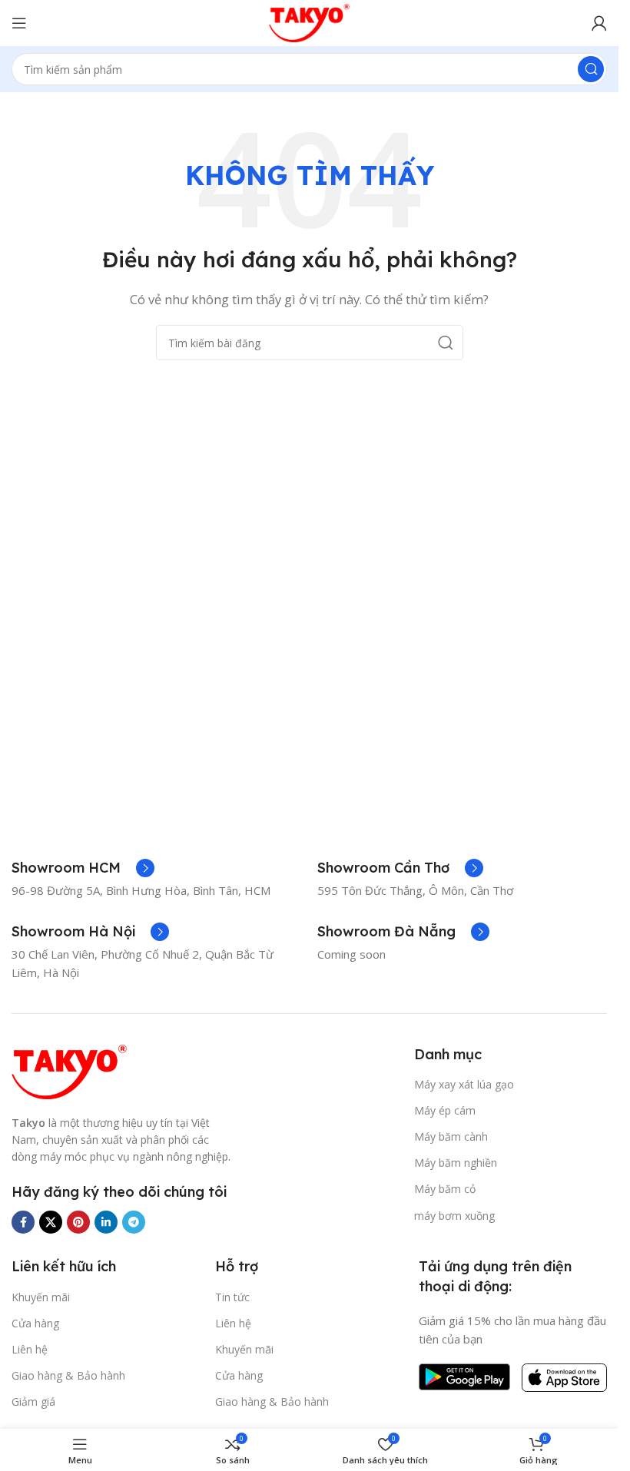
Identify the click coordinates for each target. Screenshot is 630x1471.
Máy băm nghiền (455, 1162)
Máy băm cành (451, 1136)
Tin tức (232, 1297)
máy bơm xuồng (454, 1215)
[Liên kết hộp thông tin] (83, 868)
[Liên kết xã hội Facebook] (23, 1222)
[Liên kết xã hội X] (50, 1222)
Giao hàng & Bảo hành (68, 1375)
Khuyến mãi (41, 1297)
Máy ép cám (445, 1110)
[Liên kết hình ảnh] (69, 1070)
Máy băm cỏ (445, 1188)
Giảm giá (33, 1401)
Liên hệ (30, 1349)
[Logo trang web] (309, 21)
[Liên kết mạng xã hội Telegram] (133, 1222)
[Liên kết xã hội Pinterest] (78, 1222)
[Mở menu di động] (19, 23)
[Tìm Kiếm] (591, 69)
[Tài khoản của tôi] (599, 23)
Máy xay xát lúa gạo (464, 1084)
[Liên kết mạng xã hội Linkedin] (106, 1222)
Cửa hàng (35, 1323)
